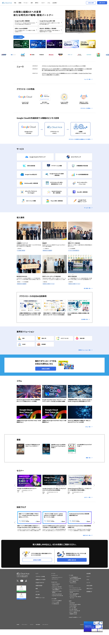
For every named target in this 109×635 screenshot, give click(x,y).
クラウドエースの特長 (40, 576)
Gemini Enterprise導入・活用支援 (74, 604)
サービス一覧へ (87, 208)
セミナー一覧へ (87, 497)
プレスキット (31, 624)
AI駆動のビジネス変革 (40, 579)
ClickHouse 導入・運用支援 (73, 579)
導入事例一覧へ (87, 288)
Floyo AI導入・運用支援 (73, 609)
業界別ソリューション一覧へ (85, 350)
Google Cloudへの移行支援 (56, 586)
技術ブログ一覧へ (87, 535)
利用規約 (18, 624)
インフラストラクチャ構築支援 (56, 600)
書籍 (37, 588)
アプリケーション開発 (55, 602)
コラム (48, 3)
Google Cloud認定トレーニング (75, 617)
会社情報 (54, 3)
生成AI (70, 601)
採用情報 (88, 591)
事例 (32, 3)
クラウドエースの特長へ (85, 108)
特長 (15, 3)
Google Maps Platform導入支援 (57, 595)
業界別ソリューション (40, 597)
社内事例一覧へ (84, 319)
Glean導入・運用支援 (72, 606)
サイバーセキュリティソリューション (75, 587)
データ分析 (71, 575)
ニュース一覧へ (87, 79)
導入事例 (38, 594)
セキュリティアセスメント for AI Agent (75, 589)
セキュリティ (71, 586)
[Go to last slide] (15, 485)
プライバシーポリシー (25, 624)
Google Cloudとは (40, 582)
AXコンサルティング (55, 578)
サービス (25, 3)
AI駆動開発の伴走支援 (73, 613)
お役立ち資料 (89, 585)
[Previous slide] (67, 22)
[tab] (77, 33)
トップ (37, 573)
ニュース (88, 582)
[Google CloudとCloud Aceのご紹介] (93, 622)
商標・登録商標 (38, 624)
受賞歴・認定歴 (39, 585)
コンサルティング (54, 575)
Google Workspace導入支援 (57, 594)
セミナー (43, 3)
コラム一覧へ (88, 426)
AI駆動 (19, 3)
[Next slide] (94, 22)
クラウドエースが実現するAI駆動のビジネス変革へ (80, 139)
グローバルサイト (44, 624)
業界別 (36, 3)
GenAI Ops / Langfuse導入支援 (74, 610)
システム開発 (53, 598)
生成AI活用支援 (72, 602)
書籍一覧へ (88, 457)
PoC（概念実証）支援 (55, 603)
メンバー (37, 591)
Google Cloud (54, 582)
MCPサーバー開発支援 (73, 612)
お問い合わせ (89, 588)
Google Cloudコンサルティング (57, 577)
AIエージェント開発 (72, 607)
